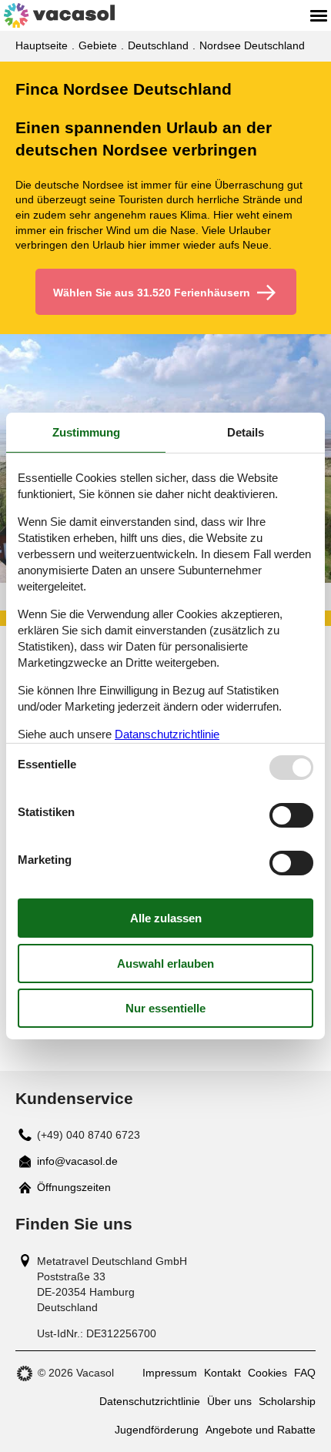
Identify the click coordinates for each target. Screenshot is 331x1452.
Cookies (267, 1373)
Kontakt (222, 1373)
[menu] (318, 15)
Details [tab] (245, 432)
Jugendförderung (157, 1430)
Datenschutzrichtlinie (149, 1401)
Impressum (169, 1373)
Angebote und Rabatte (261, 1430)
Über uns (229, 1401)
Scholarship (287, 1401)
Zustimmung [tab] (86, 432)
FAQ (305, 1373)
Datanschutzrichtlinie (167, 734)
